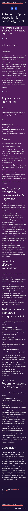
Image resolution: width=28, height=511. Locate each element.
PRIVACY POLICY (6, 508)
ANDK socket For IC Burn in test (12, 2)
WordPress (23, 508)
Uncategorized (16, 489)
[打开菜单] (25, 3)
